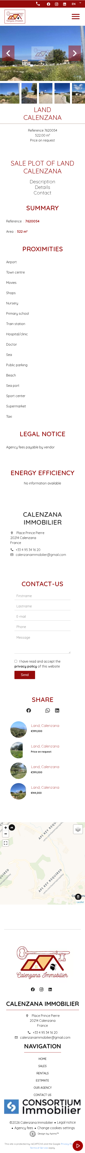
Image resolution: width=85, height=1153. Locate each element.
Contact (42, 192)
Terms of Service (39, 1147)
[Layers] (78, 829)
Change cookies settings (56, 1128)
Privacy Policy (68, 1143)
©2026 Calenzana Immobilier (31, 1122)
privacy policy (25, 666)
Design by (48, 1133)
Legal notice (66, 1122)
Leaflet (80, 902)
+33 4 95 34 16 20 (28, 550)
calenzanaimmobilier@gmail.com (41, 555)
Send (25, 675)
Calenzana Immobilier (42, 518)
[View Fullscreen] (5, 843)
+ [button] (5, 827)
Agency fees (23, 1128)
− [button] (5, 833)
